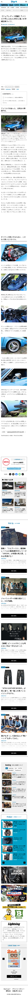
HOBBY (12, 7)
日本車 (17, 86)
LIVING (17, 7)
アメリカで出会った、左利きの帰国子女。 (13, 97)
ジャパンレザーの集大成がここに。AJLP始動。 (13, 599)
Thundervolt (18, 770)
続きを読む (14, 570)
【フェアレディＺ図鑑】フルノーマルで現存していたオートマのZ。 (20, 510)
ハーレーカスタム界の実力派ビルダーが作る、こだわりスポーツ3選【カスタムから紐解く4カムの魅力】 (19, 783)
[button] (3, 810)
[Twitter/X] (10, 474)
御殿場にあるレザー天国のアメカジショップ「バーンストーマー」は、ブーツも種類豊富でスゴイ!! (19, 776)
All (6, 768)
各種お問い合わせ (17, 991)
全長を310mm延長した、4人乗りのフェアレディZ (7, 494)
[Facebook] (16, 474)
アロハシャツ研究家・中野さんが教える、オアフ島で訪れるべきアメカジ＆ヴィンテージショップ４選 (19, 790)
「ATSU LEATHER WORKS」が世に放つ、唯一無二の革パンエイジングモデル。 (13, 690)
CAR (8, 7)
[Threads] (13, 474)
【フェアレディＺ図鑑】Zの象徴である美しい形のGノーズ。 (7, 510)
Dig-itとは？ (7, 989)
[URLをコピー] (23, 474)
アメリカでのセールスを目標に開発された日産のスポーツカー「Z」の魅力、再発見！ (20, 494)
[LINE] (19, 474)
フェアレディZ (9, 86)
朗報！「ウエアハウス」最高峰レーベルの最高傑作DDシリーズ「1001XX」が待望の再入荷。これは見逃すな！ (14, 552)
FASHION (3, 7)
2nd (16, 768)
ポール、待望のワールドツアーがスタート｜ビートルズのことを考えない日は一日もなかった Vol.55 (19, 805)
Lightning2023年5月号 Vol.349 (15, 432)
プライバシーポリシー (18, 989)
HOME (2, 10)
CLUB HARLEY (10, 770)
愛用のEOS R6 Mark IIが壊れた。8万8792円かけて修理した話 (19, 797)
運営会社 (8, 991)
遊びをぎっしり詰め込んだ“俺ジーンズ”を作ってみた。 (14, 737)
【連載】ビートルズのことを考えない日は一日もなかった (13, 644)
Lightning (8, 10)
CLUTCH (20, 768)
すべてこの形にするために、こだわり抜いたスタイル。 (14, 101)
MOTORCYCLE (24, 7)
